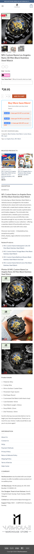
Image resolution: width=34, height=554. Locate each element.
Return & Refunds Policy (9, 455)
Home (3, 52)
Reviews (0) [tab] (5, 190)
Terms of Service (6, 462)
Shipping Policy (6, 459)
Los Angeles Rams (9, 139)
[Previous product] (6, 66)
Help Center (5, 466)
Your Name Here (6, 79)
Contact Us (5, 441)
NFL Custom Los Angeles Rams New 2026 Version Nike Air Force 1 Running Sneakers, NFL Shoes (8, 175)
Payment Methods (7, 448)
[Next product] (3, 66)
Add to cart (19, 96)
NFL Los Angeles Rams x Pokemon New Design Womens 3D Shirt (25, 173)
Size (2, 71)
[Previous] (4, 29)
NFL (14, 52)
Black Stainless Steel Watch (15, 134)
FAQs (3, 444)
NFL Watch (18, 139)
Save (4, 15)
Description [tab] (5, 186)
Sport (9, 52)
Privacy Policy (5, 451)
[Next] (29, 29)
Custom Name (27, 134)
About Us (4, 437)
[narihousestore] (17, 6)
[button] (2, 6)
